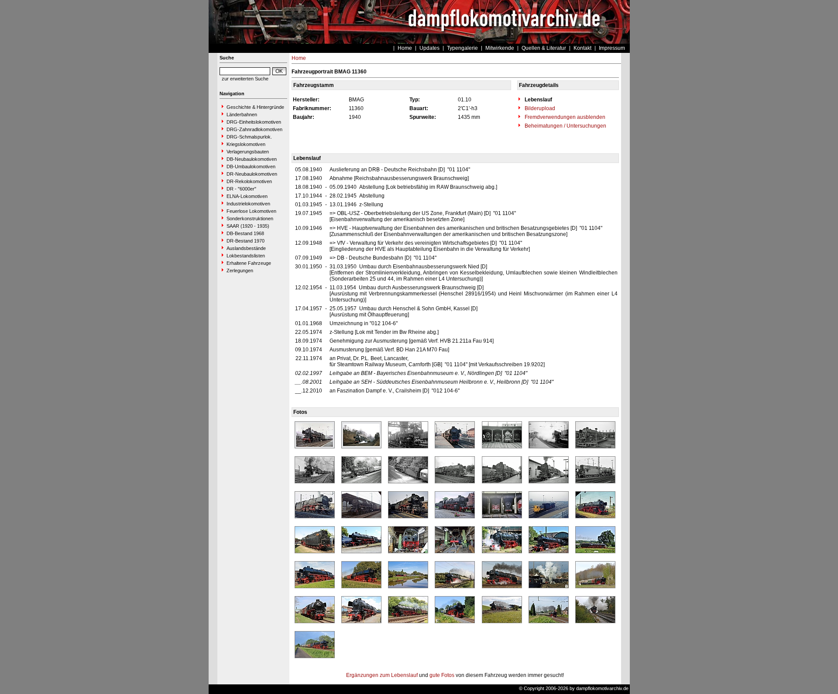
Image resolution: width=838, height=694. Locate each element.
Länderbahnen (242, 114)
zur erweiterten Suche (245, 78)
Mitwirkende (499, 48)
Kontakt (582, 48)
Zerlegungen (240, 270)
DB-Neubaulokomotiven (252, 159)
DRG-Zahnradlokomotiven (254, 129)
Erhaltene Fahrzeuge (249, 263)
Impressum (612, 48)
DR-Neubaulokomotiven (252, 174)
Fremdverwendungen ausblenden (564, 117)
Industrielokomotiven (248, 203)
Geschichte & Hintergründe (255, 107)
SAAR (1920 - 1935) (248, 226)
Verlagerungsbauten (248, 151)
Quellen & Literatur (544, 48)
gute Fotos (441, 675)
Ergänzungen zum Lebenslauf (382, 675)
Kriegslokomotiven (246, 144)
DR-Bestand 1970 (245, 240)
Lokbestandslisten (246, 255)
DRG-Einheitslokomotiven (254, 122)
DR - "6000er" (241, 188)
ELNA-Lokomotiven (247, 196)
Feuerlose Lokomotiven (251, 211)
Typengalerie (462, 48)
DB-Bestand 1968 (245, 233)
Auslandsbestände (246, 248)
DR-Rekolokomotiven (249, 181)
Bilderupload (539, 108)
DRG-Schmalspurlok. (249, 136)
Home (405, 48)
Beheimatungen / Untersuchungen (564, 126)
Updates (429, 48)
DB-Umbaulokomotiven (251, 166)
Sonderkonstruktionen (250, 218)
